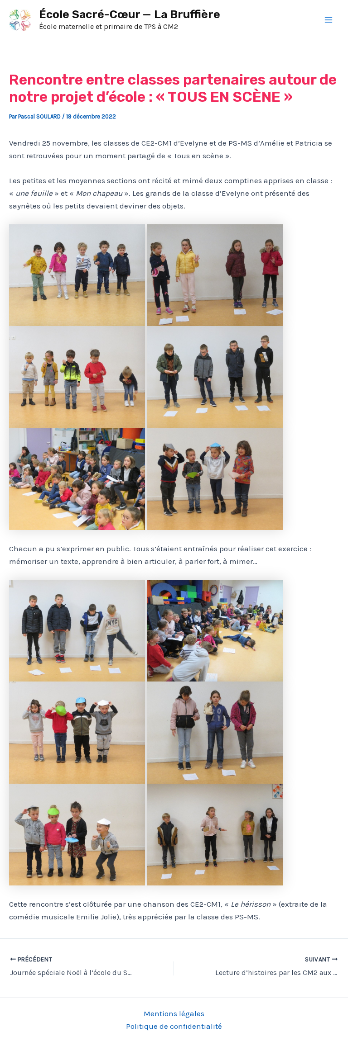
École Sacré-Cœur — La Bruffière (129, 14)
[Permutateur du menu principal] (329, 19)
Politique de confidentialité (174, 1026)
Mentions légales (174, 1013)
